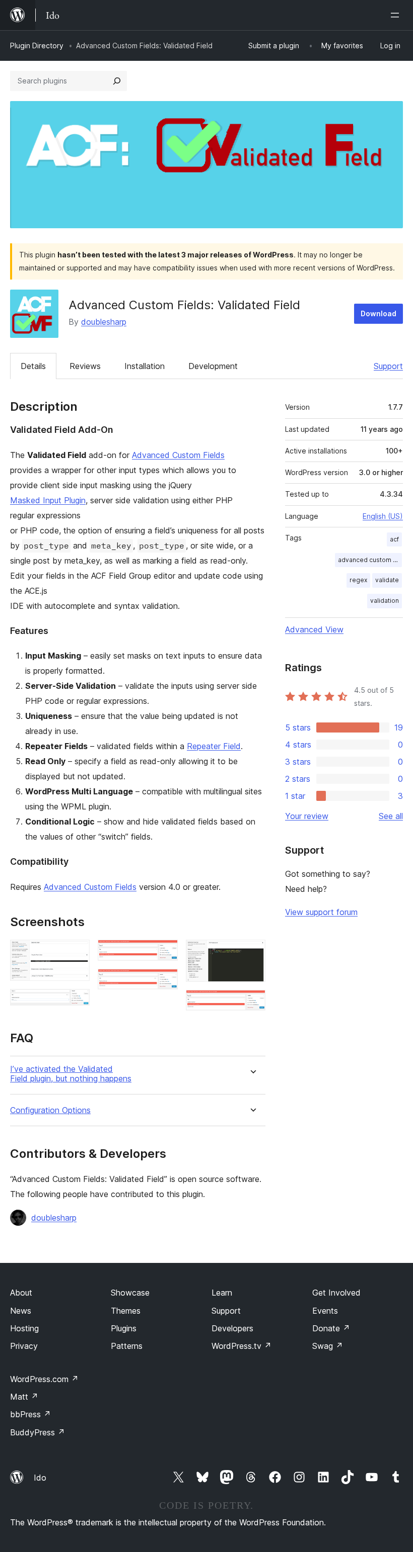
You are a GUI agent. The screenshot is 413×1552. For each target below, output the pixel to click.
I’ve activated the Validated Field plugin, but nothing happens (70, 1073)
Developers (232, 1328)
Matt (24, 1397)
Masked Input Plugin (48, 500)
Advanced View (314, 629)
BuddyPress (37, 1432)
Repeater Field (214, 746)
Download (378, 313)
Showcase (130, 1293)
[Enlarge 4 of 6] (164, 982)
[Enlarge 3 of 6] (164, 953)
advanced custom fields (370, 560)
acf (394, 539)
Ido (40, 1478)
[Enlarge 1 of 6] (76, 953)
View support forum (321, 912)
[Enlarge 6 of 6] (252, 1003)
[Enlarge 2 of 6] (76, 1002)
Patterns (127, 1346)
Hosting (24, 1328)
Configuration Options (50, 1110)
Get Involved (336, 1293)
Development (213, 366)
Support (388, 366)
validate (387, 580)
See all (391, 816)
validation (384, 600)
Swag (327, 1346)
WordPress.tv (241, 1346)
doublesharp (103, 322)
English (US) (383, 516)
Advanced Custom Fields (178, 455)
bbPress (30, 1414)
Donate (331, 1328)
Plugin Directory (36, 45)
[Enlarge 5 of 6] (252, 953)
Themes (126, 1311)
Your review (306, 816)
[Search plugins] (117, 81)
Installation (144, 366)
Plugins (123, 1328)
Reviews (85, 366)
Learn (222, 1293)
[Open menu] (397, 15)
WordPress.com (44, 1379)
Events (325, 1311)
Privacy (24, 1346)
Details (33, 366)
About (21, 1293)
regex (358, 580)
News (20, 1311)
